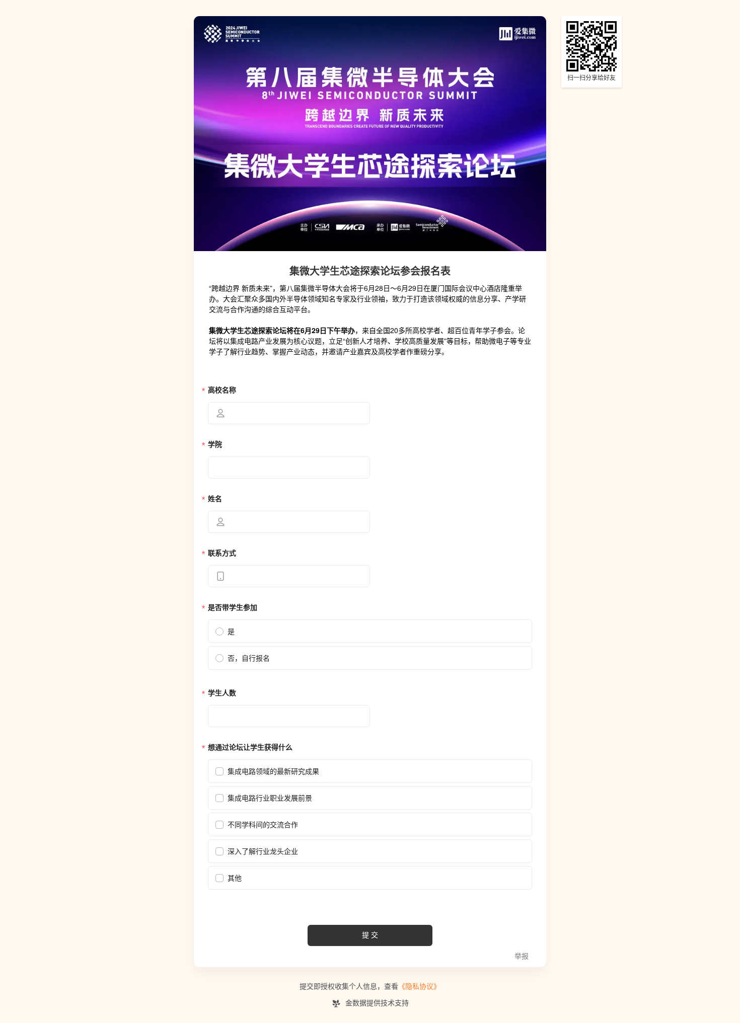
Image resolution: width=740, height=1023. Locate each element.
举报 (521, 956)
